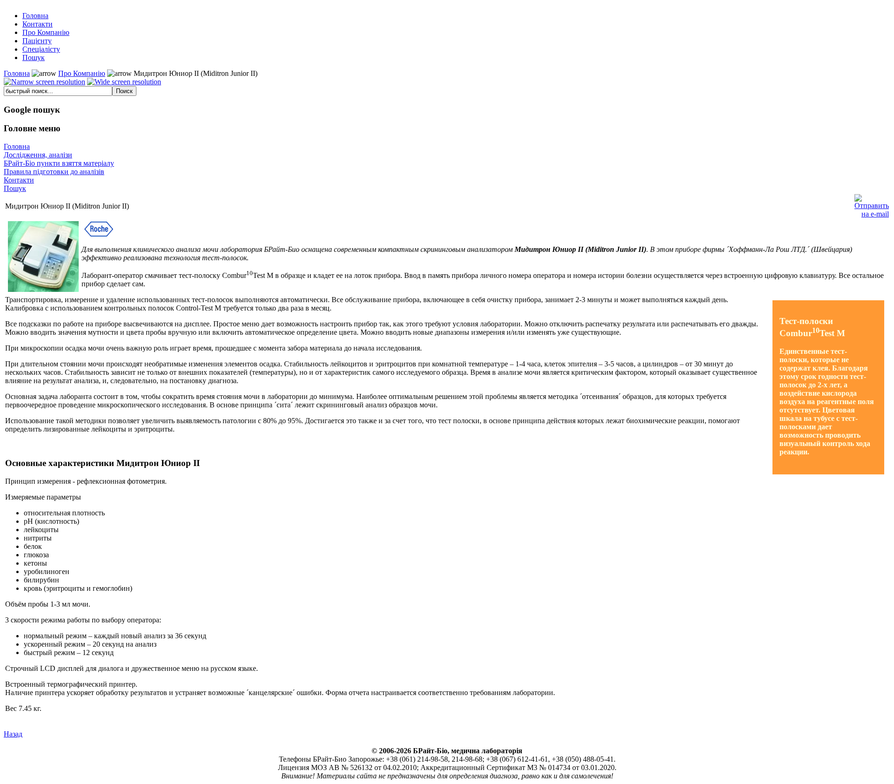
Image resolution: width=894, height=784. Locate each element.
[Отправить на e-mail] (871, 204)
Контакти (19, 180)
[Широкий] (124, 82)
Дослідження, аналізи (38, 155)
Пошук (15, 188)
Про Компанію (81, 73)
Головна (17, 73)
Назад (13, 734)
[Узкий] (44, 82)
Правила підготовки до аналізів (54, 172)
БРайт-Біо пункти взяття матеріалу (59, 163)
